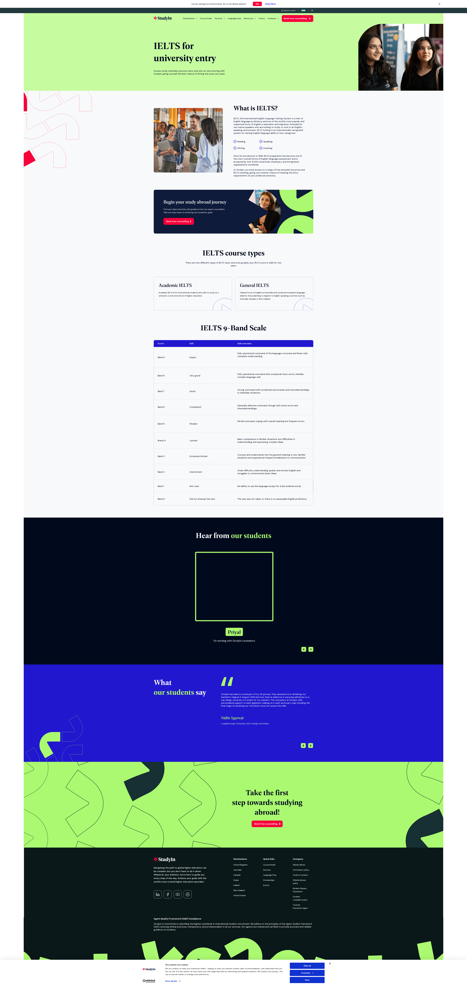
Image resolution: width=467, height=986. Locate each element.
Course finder (206, 18)
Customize (305, 973)
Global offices (299, 865)
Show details (171, 981)
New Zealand (239, 890)
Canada (237, 875)
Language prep (234, 18)
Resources (248, 18)
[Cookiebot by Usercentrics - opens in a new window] (149, 981)
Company (272, 18)
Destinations (188, 18)
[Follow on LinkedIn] (158, 894)
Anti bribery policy (301, 870)
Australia (237, 870)
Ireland (236, 885)
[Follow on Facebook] (168, 894)
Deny (307, 980)
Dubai (236, 880)
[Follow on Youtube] (178, 894)
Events (262, 18)
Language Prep (269, 875)
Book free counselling (295, 18)
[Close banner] (330, 963)
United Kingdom (240, 865)
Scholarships (268, 880)
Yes (257, 3)
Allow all (307, 966)
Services (218, 18)
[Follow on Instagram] (188, 894)
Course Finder (269, 865)
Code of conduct (300, 875)
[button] (310, 649)
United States (240, 895)
